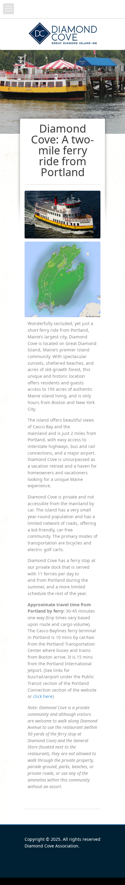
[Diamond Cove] (63, 34)
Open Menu (8, 8)
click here (42, 696)
